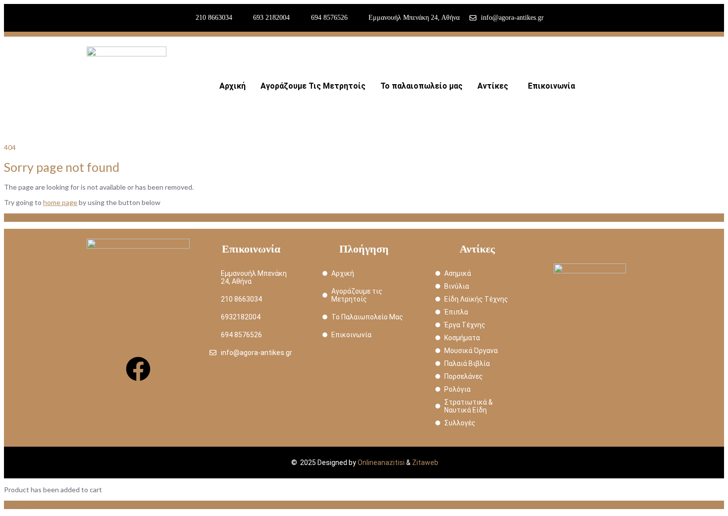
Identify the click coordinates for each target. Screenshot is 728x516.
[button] (495, 86)
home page (60, 202)
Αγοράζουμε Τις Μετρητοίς (312, 86)
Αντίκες (492, 86)
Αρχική (232, 86)
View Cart (19, 505)
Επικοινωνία (551, 86)
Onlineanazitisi (381, 462)
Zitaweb (425, 462)
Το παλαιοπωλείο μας (421, 86)
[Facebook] (138, 369)
